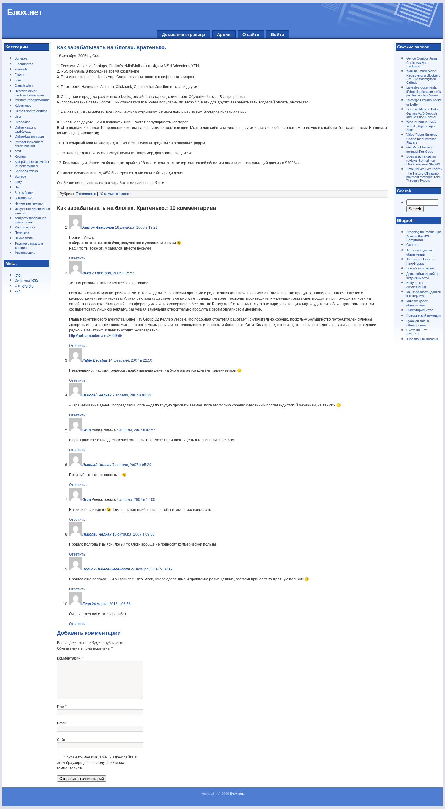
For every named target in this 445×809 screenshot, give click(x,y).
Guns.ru (412, 244)
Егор (86, 604)
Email (63, 723)
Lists (18, 116)
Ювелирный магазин (422, 339)
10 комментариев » (115, 194)
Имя (62, 706)
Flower (20, 75)
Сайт (61, 740)
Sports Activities (26, 171)
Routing (20, 156)
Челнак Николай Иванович (106, 569)
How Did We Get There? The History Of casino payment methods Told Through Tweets (424, 174)
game (19, 80)
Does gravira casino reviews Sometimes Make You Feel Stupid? (423, 160)
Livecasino (22, 122)
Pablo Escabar (94, 360)
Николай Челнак (96, 395)
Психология (24, 238)
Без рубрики (24, 192)
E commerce (24, 64)
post (18, 151)
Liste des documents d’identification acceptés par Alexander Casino (423, 91)
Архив (224, 34)
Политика (22, 232)
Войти (277, 34)
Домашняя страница (183, 34)
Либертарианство (419, 310)
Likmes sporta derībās (31, 111)
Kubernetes (23, 105)
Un (17, 187)
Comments (26, 280)
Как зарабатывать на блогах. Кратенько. (111, 47)
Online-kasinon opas (30, 136)
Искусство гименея (29, 203)
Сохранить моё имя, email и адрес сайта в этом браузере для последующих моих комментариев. (97, 762)
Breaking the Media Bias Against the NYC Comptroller (424, 236)
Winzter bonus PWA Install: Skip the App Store (420, 126)
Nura (86, 273)
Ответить (77, 258)
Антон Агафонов (98, 227)
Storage (20, 176)
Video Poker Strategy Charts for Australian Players (421, 138)
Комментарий (70, 658)
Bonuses (21, 58)
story (18, 182)
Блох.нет (24, 12)
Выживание (23, 198)
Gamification (24, 85)
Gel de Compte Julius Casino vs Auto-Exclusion (422, 62)
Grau (86, 430)
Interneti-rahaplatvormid (32, 100)
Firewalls (21, 69)
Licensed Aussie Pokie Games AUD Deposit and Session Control (422, 113)
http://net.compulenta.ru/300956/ (95, 336)
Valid (24, 286)
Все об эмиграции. (420, 268)
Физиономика (25, 252)
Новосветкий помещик (423, 315)
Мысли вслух (25, 227)
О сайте (250, 34)
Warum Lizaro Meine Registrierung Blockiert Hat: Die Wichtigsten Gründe (423, 76)
